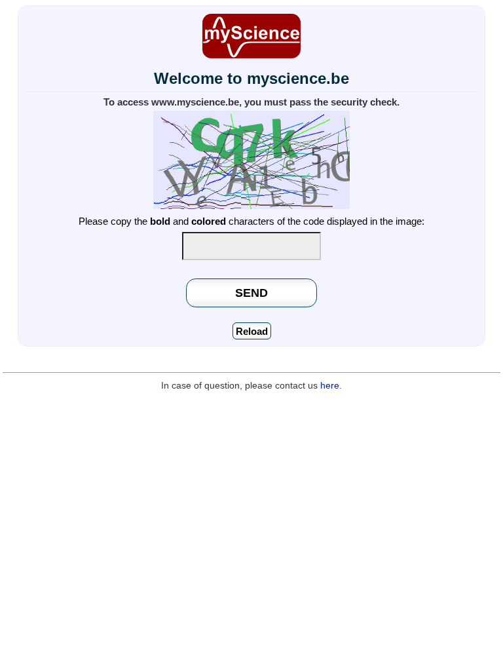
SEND (251, 292)
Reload (252, 331)
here (329, 386)
